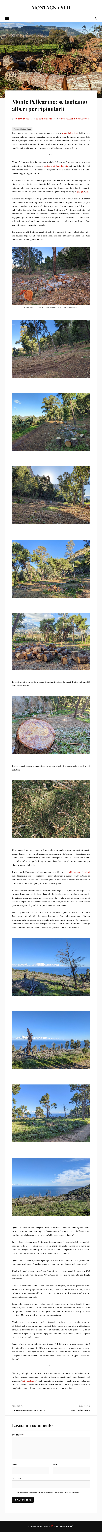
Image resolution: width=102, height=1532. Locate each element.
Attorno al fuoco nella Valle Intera (28, 1410)
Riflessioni (83, 119)
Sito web (16, 1478)
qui (78, 191)
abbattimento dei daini (79, 871)
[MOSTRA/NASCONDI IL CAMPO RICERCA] (95, 18)
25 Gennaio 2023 (44, 119)
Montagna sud (22, 119)
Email (56, 1464)
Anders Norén (67, 1526)
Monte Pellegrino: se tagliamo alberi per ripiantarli (49, 105)
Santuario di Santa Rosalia (56, 165)
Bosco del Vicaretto (80, 1410)
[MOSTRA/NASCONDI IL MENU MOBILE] (7, 18)
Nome (15, 1464)
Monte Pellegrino (68, 119)
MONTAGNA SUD (51, 7)
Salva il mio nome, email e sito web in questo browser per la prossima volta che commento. (48, 1493)
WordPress (44, 1526)
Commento (18, 1435)
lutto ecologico (29, 1380)
